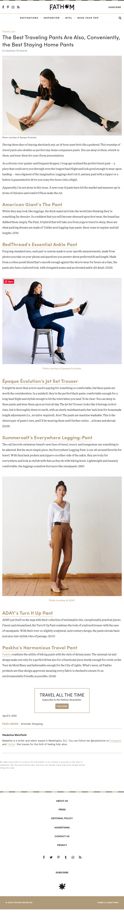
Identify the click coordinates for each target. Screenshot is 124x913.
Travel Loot (8, 31)
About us (62, 801)
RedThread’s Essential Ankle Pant (39, 244)
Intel (68, 17)
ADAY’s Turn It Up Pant (27, 612)
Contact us (62, 836)
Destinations (29, 17)
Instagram (115, 740)
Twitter (11, 744)
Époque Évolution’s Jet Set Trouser (40, 380)
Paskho (6, 654)
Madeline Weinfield (16, 51)
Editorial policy (62, 818)
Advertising (62, 827)
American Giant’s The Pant (32, 204)
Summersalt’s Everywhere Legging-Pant (47, 437)
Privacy (62, 845)
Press (62, 809)
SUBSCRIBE (62, 706)
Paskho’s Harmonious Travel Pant (39, 647)
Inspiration (52, 17)
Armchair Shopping (32, 723)
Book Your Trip (88, 17)
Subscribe (114, 7)
